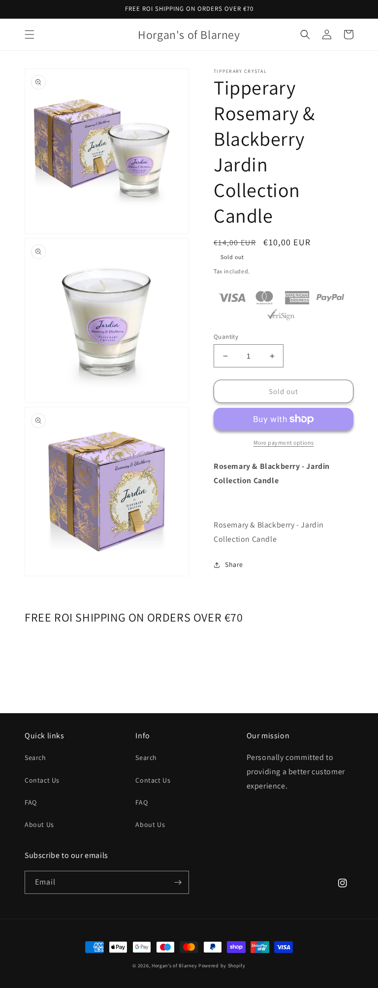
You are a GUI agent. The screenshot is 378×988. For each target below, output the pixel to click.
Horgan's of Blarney (174, 965)
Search (35, 757)
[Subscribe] (178, 882)
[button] (29, 34)
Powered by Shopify (222, 965)
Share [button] (234, 564)
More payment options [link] (283, 442)
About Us (39, 824)
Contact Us (42, 780)
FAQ (31, 802)
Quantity (226, 336)
